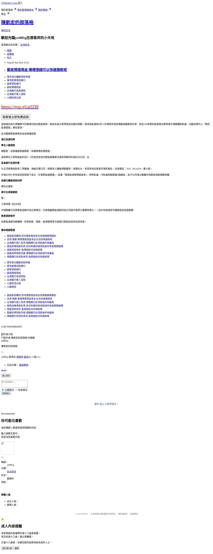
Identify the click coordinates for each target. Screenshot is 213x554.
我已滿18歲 (7, 548)
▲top (3, 370)
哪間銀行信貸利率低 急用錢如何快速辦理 (28, 257)
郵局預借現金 (14, 87)
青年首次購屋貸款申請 (18, 77)
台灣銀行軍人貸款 (16, 94)
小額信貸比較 (14, 97)
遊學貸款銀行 (14, 84)
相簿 (9, 50)
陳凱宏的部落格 (17, 22)
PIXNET (85, 514)
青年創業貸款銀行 (16, 80)
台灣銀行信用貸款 (16, 90)
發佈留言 (6, 393)
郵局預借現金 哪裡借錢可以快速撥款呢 (37, 70)
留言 (26, 357)
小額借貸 (11, 287)
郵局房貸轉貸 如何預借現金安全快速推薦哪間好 (31, 236)
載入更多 (6, 376)
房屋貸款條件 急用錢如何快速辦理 (24, 250)
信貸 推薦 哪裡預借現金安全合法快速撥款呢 (29, 239)
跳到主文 (5, 30)
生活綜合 (25, 45)
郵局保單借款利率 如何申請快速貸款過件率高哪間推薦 (35, 246)
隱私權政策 (123, 514)
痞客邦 (19, 357)
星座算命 (23, 365)
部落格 (10, 54)
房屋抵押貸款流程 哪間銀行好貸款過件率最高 (30, 253)
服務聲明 (134, 514)
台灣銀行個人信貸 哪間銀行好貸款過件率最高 (30, 243)
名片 (9, 57)
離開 (17, 548)
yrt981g (4, 340)
